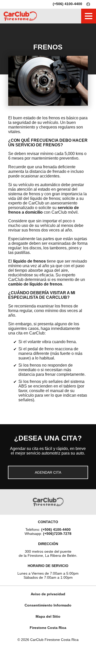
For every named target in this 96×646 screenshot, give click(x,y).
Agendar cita (48, 472)
